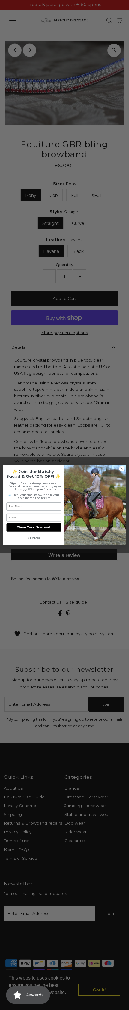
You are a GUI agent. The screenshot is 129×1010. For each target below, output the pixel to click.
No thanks (34, 537)
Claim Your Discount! (33, 527)
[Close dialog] (121, 468)
